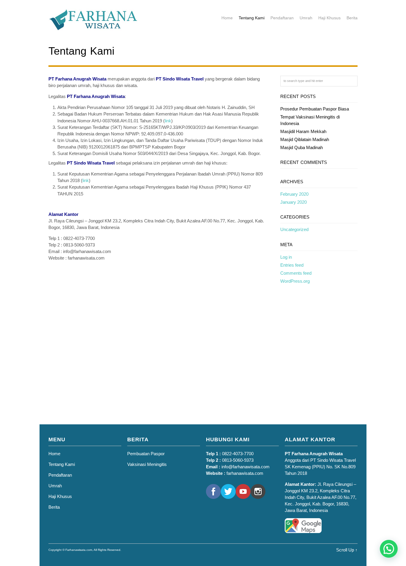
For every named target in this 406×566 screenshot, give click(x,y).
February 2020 (294, 194)
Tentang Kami (252, 17)
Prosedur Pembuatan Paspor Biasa (314, 108)
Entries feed (291, 265)
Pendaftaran (282, 17)
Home (227, 17)
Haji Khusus (329, 17)
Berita (352, 17)
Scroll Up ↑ (347, 549)
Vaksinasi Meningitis (147, 464)
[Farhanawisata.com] (93, 27)
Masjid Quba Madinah (301, 147)
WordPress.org (295, 281)
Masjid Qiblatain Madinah (304, 139)
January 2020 (293, 202)
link (168, 120)
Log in (286, 257)
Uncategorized (294, 229)
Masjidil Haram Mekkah (303, 131)
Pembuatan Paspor (146, 453)
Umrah (306, 17)
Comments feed (295, 273)
